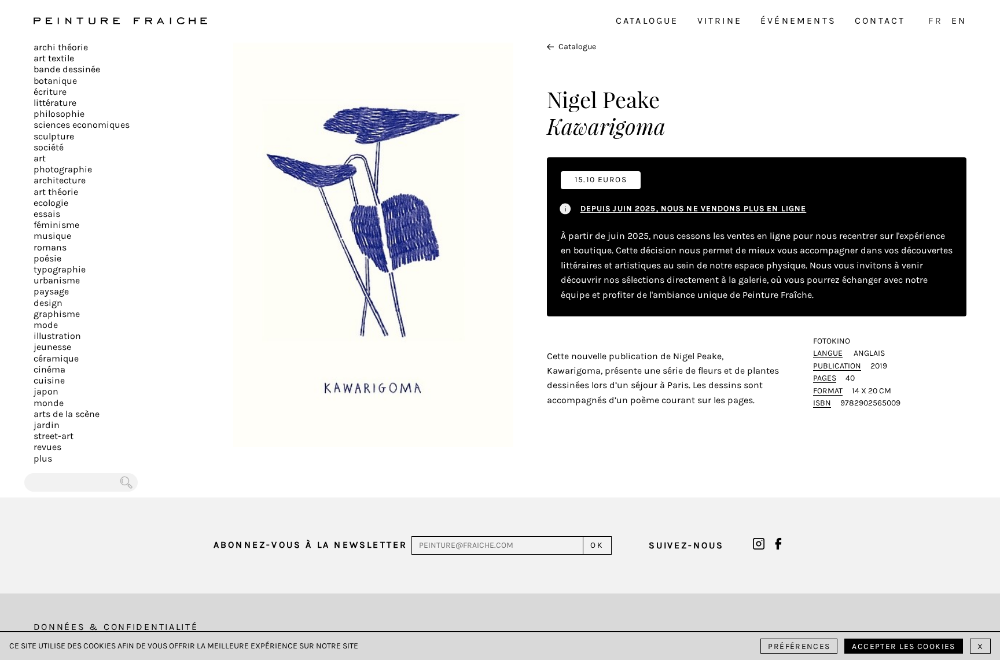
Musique (52, 235)
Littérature (55, 102)
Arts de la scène (67, 413)
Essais (47, 213)
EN (958, 20)
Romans (50, 247)
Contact (880, 20)
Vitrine (719, 20)
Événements (798, 20)
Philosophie (59, 113)
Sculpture (54, 136)
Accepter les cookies (903, 646)
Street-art (53, 435)
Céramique (56, 358)
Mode (46, 324)
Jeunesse (52, 346)
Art (40, 158)
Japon (46, 391)
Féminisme (56, 224)
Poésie (47, 258)
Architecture (60, 180)
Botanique (55, 80)
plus (43, 458)
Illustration (57, 335)
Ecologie (51, 202)
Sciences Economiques (82, 124)
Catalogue (647, 20)
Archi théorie (61, 47)
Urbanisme (57, 280)
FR (935, 20)
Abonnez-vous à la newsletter (311, 544)
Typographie (60, 269)
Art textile (54, 58)
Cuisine (49, 380)
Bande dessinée (67, 69)
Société (49, 147)
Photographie (63, 169)
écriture (50, 91)
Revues (47, 446)
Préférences (799, 646)
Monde (49, 402)
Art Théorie (56, 191)
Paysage (51, 291)
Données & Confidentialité (116, 626)
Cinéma (49, 369)
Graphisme (57, 313)
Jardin (47, 424)
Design (48, 302)
